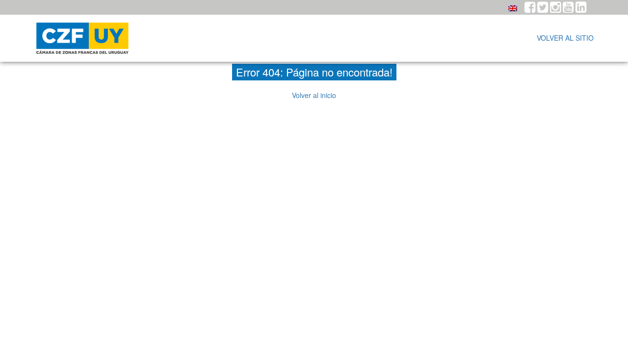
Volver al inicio (314, 95)
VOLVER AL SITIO (565, 38)
